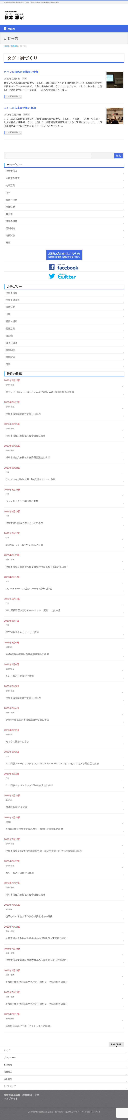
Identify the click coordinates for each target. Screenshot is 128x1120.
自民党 (26, 114)
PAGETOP (116, 1044)
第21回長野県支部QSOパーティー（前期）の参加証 (33, 610)
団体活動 (10, 207)
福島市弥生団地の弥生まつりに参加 (24, 523)
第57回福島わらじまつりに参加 (22, 632)
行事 (24, 78)
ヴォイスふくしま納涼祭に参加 (22, 501)
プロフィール (10, 1057)
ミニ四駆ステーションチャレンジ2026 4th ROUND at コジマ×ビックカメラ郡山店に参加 (52, 763)
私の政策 (8, 1065)
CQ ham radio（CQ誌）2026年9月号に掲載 (29, 588)
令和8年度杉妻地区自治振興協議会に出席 (27, 654)
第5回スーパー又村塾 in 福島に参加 (24, 545)
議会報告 (8, 1079)
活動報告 (8, 1072)
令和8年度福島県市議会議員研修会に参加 (27, 719)
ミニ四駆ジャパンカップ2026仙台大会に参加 (29, 785)
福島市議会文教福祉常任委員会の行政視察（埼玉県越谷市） (37, 960)
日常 (8, 242)
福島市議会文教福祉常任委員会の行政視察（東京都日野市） (37, 938)
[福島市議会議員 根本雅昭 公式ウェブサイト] (14, 16)
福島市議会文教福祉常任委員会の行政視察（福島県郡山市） (37, 566)
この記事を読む (12, 96)
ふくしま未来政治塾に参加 (20, 107)
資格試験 (10, 235)
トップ (7, 1050)
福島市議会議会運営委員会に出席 (23, 413)
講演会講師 (11, 221)
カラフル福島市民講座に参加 (21, 71)
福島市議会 (11, 171)
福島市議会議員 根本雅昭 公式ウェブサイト (60, 1112)
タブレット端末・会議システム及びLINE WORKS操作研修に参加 (40, 391)
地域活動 (10, 185)
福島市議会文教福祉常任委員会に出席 (25, 435)
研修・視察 (11, 199)
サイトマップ (10, 1086)
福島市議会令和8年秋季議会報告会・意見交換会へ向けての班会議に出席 (44, 850)
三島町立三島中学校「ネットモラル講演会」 (29, 1025)
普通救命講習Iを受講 (16, 807)
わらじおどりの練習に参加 (20, 676)
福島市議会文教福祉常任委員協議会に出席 (28, 457)
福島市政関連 (13, 178)
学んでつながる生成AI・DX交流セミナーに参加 (30, 479)
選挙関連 (10, 228)
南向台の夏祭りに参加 (17, 741)
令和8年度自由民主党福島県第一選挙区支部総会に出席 (34, 829)
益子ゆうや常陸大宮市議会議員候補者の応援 (29, 916)
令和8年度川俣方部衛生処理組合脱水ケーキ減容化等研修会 (37, 982)
